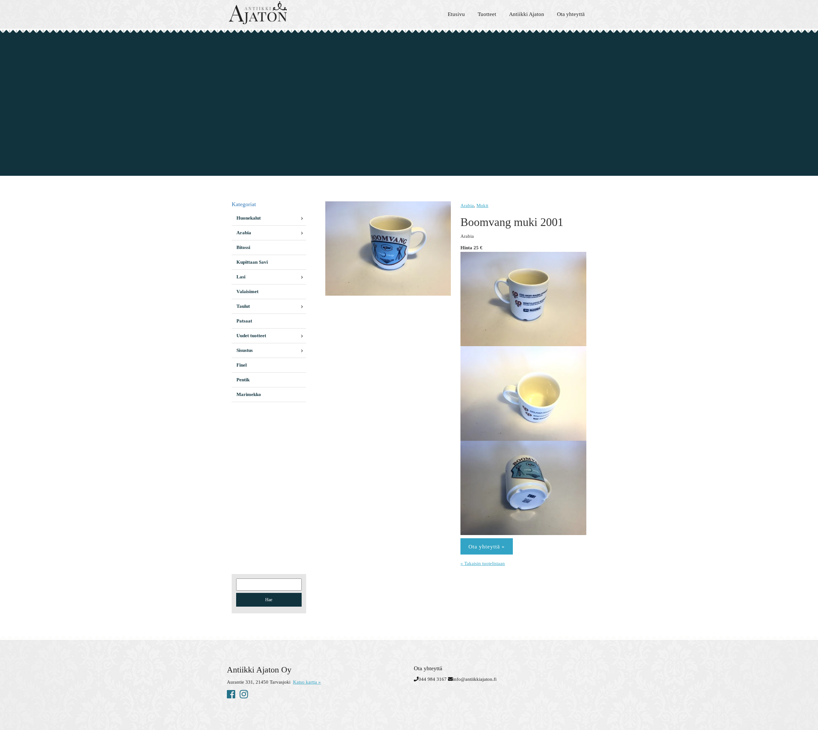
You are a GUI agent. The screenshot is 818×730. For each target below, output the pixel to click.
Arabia (467, 205)
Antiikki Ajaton (526, 14)
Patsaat (244, 320)
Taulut (243, 306)
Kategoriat (244, 204)
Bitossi (243, 247)
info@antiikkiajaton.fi (475, 679)
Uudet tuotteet (251, 335)
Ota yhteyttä (571, 14)
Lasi (240, 276)
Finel (241, 365)
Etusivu (456, 14)
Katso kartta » (307, 682)
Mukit (482, 205)
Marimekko (248, 394)
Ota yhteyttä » (486, 547)
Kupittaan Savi (252, 262)
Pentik (243, 379)
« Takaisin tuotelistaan (482, 563)
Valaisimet (247, 291)
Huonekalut (248, 218)
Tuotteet (487, 14)
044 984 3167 (433, 679)
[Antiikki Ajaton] (284, 13)
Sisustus (244, 350)
